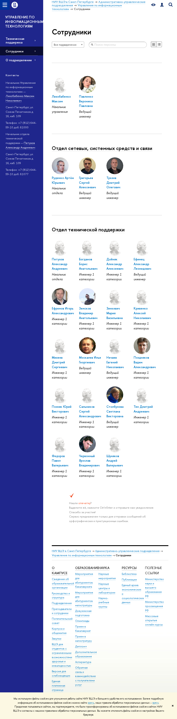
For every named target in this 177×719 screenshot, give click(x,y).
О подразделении (19, 60)
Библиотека (129, 574)
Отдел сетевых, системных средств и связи (102, 148)
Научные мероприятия (107, 576)
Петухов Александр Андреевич (59, 264)
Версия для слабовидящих (61, 673)
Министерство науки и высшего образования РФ (154, 587)
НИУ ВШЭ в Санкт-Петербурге (71, 551)
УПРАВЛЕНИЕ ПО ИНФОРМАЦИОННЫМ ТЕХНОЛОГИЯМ (24, 22)
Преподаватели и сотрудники (62, 611)
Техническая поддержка (15, 40)
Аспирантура (83, 662)
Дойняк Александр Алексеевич (114, 264)
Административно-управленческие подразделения (127, 551)
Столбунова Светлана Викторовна (114, 411)
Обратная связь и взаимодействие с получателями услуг (85, 676)
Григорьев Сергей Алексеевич (87, 182)
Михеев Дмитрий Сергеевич (59, 362)
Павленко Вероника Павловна (86, 101)
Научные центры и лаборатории (106, 588)
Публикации (129, 579)
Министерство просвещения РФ (154, 606)
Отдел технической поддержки (88, 229)
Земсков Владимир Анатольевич (88, 313)
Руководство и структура (61, 596)
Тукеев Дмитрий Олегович (113, 182)
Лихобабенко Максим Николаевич (20, 98)
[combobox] (68, 45)
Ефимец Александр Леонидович (142, 264)
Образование (87, 568)
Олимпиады (82, 621)
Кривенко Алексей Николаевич (142, 313)
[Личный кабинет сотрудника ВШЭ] (162, 5)
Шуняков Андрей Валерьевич (114, 460)
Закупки (56, 638)
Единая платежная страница (58, 685)
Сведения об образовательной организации (63, 583)
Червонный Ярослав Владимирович (89, 460)
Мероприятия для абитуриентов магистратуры (84, 599)
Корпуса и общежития (59, 631)
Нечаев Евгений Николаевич (115, 362)
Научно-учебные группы (103, 602)
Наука (103, 568)
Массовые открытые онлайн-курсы (154, 620)
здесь (91, 702)
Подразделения (62, 603)
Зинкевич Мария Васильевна (114, 313)
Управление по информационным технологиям (82, 555)
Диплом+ (81, 646)
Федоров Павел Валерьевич (60, 460)
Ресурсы (129, 568)
